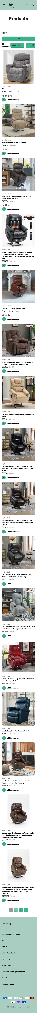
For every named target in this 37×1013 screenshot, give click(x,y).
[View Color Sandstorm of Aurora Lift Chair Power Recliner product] (3, 149)
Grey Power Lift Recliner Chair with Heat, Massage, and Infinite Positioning (17, 576)
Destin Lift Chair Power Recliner (13, 308)
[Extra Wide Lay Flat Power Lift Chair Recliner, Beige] (18, 392)
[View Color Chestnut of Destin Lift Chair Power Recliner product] (3, 315)
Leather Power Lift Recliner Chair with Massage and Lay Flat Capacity (16, 782)
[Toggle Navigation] (4, 5)
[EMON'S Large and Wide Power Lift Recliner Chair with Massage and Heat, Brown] (18, 340)
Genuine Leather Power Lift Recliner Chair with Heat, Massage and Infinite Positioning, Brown (18, 522)
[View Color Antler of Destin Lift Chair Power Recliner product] (6, 315)
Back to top (6, 924)
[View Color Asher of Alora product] (3, 96)
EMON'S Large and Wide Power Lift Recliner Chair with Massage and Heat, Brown (18, 363)
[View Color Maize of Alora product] (11, 96)
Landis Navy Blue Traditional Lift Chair (15, 731)
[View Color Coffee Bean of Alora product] (9, 96)
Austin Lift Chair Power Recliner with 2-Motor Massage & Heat (16, 197)
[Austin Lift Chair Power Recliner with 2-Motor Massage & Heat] (18, 174)
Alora (4, 89)
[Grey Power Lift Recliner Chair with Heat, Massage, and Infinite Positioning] (18, 552)
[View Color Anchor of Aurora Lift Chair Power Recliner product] (6, 149)
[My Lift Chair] (11, 5)
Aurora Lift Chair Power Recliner (14, 143)
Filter (20, 39)
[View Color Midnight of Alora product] (6, 96)
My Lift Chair (12, 1007)
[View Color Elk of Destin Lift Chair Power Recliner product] (9, 315)
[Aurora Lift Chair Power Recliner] (18, 120)
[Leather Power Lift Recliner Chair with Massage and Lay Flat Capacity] (18, 759)
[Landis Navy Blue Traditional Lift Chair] (18, 709)
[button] (26, 5)
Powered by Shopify (23, 1007)
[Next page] (26, 910)
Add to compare (13, 100)
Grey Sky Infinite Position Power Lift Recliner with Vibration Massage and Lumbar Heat (18, 628)
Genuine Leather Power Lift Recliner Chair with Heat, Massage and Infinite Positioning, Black (18, 468)
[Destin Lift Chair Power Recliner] (18, 286)
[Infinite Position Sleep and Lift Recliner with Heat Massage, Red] (18, 656)
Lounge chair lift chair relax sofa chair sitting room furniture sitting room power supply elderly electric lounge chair (18, 835)
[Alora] (18, 67)
